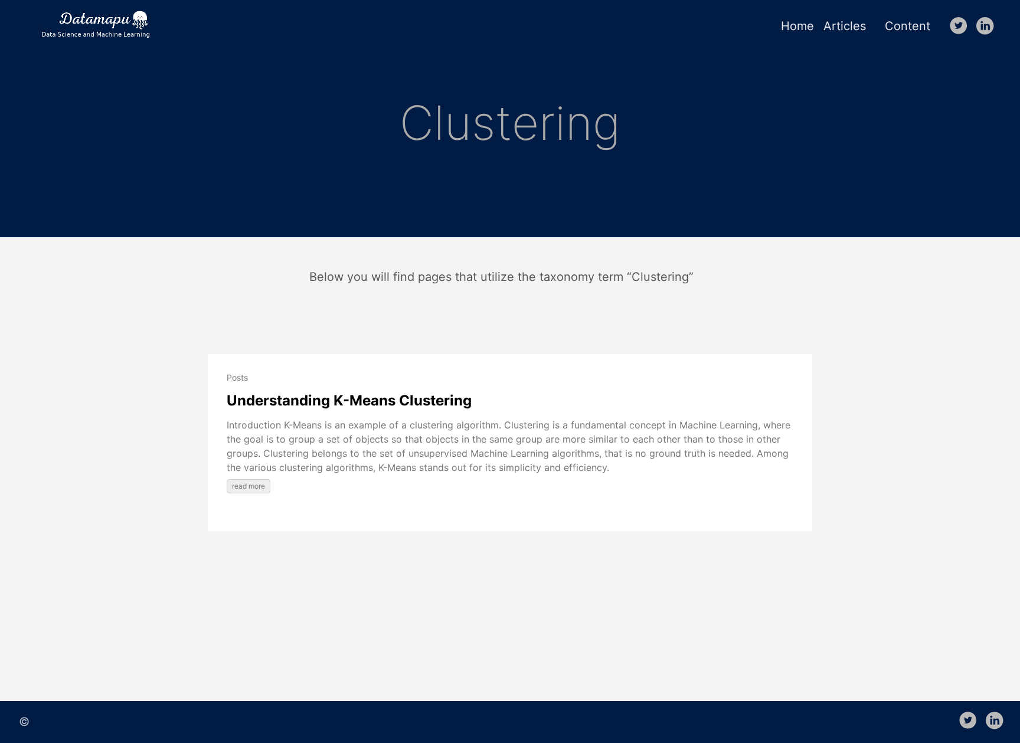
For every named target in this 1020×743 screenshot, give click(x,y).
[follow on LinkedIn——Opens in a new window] (987, 26)
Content (907, 26)
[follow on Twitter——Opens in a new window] (961, 26)
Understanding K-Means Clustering (349, 400)
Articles (844, 26)
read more (248, 486)
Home (797, 26)
